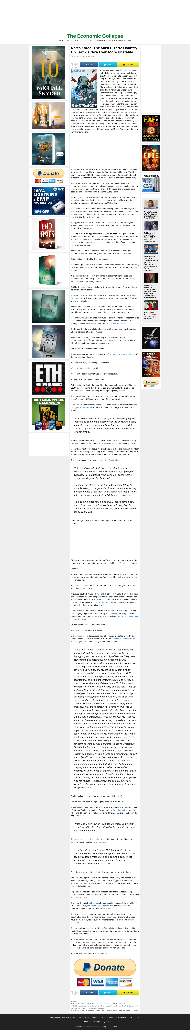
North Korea (112, 1003)
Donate (80, 1017)
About (87, 1017)
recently (89, 928)
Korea (105, 1003)
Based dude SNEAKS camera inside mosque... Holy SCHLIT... (150, 315)
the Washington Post (119, 810)
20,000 (96, 599)
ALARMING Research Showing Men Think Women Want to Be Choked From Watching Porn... (150, 291)
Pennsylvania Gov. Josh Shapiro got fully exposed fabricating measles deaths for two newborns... (151, 263)
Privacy (94, 1017)
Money (75, 1001)
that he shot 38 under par (105, 602)
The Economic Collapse (95, 36)
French (92, 1003)
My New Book (54, 1017)
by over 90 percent (118, 323)
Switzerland (122, 1003)
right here (83, 883)
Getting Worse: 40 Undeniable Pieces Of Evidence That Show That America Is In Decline (105, 1011)
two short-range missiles (124, 354)
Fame (75, 1003)
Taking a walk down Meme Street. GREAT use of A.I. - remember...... (149, 237)
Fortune (86, 1003)
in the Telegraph (110, 460)
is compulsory (112, 613)
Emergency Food (106, 1017)
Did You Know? (121, 1017)
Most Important (135, 1017)
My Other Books (68, 1017)
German (99, 1003)
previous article (81, 636)
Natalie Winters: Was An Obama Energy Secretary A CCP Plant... (151, 215)
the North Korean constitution (100, 906)
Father (80, 1003)
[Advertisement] (95, 17)
